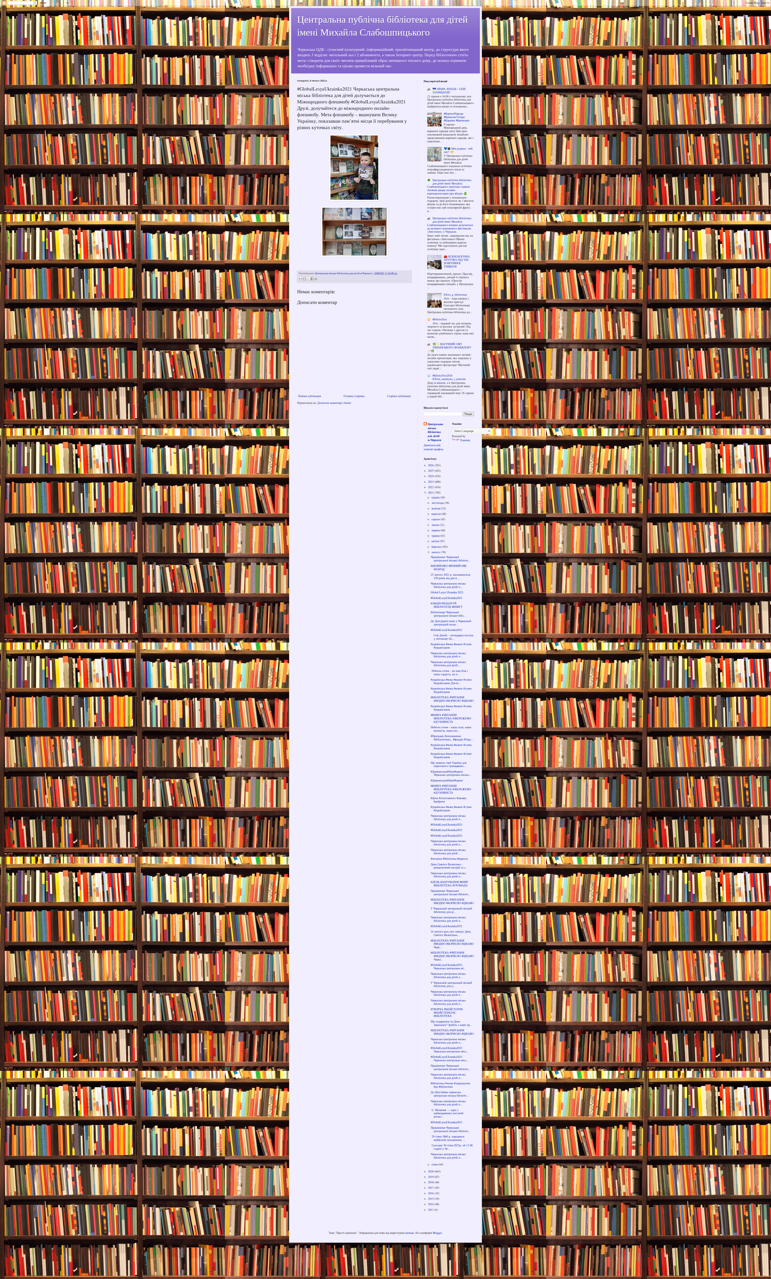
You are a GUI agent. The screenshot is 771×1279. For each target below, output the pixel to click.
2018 (431, 1182)
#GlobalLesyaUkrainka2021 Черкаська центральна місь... (449, 1049)
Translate (465, 440)
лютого (436, 552)
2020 (431, 1171)
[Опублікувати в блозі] (304, 279)
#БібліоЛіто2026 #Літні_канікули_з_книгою (449, 377)
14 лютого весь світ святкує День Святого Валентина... (451, 933)
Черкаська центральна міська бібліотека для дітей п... (448, 585)
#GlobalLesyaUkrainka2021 (446, 598)
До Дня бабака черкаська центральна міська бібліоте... (450, 1093)
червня (436, 530)
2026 (431, 465)
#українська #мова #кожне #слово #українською (451, 645)
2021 (431, 492)
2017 (431, 1187)
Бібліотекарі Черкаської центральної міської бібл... (448, 613)
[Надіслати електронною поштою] (301, 279)
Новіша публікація (309, 396)
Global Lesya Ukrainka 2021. (447, 592)
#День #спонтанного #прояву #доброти (448, 799)
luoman (409, 1233)
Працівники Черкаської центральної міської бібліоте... (450, 558)
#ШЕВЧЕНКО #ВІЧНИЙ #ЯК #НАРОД (448, 567)
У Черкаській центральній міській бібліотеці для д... (451, 984)
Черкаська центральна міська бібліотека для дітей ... (448, 663)
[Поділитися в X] (308, 279)
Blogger (437, 1233)
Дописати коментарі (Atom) (334, 403)
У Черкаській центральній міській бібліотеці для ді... (451, 910)
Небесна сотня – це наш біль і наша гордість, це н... (449, 672)
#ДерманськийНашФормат (447, 780)
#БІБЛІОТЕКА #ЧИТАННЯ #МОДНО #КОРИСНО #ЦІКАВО (452, 699)
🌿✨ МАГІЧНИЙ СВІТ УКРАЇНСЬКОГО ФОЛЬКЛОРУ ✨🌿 (449, 347)
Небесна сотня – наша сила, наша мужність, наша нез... (451, 728)
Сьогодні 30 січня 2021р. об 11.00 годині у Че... (452, 1147)
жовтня (436, 508)
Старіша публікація (399, 396)
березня (436, 547)
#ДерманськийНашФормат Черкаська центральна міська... (451, 773)
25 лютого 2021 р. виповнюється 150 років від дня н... (450, 576)
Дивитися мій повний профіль (433, 447)
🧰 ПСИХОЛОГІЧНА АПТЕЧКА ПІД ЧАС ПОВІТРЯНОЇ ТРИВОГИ (457, 261)
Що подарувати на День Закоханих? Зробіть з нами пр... (451, 1023)
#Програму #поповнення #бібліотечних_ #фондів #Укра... (452, 737)
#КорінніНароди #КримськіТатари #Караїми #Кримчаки (456, 117)
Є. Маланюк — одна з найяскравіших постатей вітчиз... (447, 1113)
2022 (431, 487)
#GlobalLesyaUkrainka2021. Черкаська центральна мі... (448, 966)
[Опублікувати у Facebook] (312, 279)
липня (435, 525)
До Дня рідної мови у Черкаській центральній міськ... (451, 622)
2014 (431, 1204)
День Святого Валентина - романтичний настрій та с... (449, 866)
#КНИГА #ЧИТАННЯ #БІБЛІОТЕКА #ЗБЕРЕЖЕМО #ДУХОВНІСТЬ (451, 718)
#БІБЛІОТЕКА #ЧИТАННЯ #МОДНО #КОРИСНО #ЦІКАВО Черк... (452, 944)
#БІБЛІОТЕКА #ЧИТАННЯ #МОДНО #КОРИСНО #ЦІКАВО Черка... (452, 956)
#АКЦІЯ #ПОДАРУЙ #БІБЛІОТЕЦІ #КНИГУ (447, 605)
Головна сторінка (354, 396)
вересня (436, 514)
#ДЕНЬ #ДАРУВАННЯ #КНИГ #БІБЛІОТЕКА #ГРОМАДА (449, 883)
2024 (431, 476)
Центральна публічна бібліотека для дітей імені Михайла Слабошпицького (382, 25)
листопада (438, 503)
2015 (431, 1199)
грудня (435, 497)
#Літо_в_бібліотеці (455, 294)
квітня (435, 541)
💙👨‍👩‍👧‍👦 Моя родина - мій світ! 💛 (458, 150)
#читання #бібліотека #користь (449, 858)
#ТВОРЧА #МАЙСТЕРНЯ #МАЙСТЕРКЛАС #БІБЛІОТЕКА (447, 1012)
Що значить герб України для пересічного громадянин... (448, 764)
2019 (431, 1177)
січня (435, 1164)
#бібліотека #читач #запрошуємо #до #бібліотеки (450, 1085)
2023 (431, 482)
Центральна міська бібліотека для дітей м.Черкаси (435, 432)
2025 (431, 470)
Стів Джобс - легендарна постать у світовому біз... (452, 637)
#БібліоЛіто (439, 319)
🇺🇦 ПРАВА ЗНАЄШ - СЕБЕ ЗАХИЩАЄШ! (449, 90)
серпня (436, 519)
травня (435, 536)
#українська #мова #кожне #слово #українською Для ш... (451, 681)
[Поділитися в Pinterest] (316, 279)
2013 (431, 1210)
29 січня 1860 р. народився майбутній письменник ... (448, 1138)
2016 (431, 1193)
